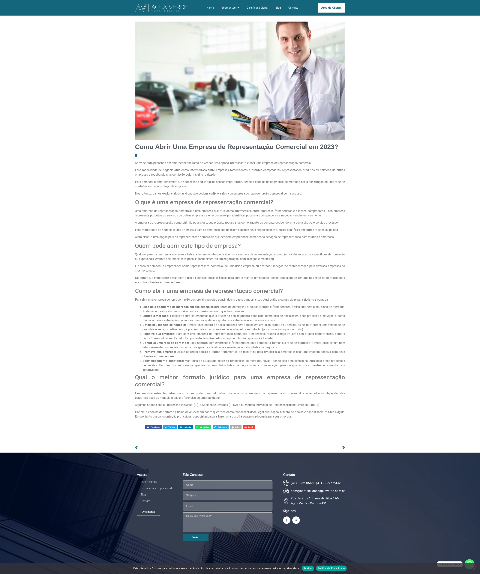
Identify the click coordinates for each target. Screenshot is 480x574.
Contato (293, 7)
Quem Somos (149, 481)
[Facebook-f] (286, 520)
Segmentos (228, 7)
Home (210, 7)
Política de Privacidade (331, 568)
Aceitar (308, 568)
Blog (278, 7)
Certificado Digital (257, 7)
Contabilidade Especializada (157, 488)
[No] (474, 568)
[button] (153, 427)
